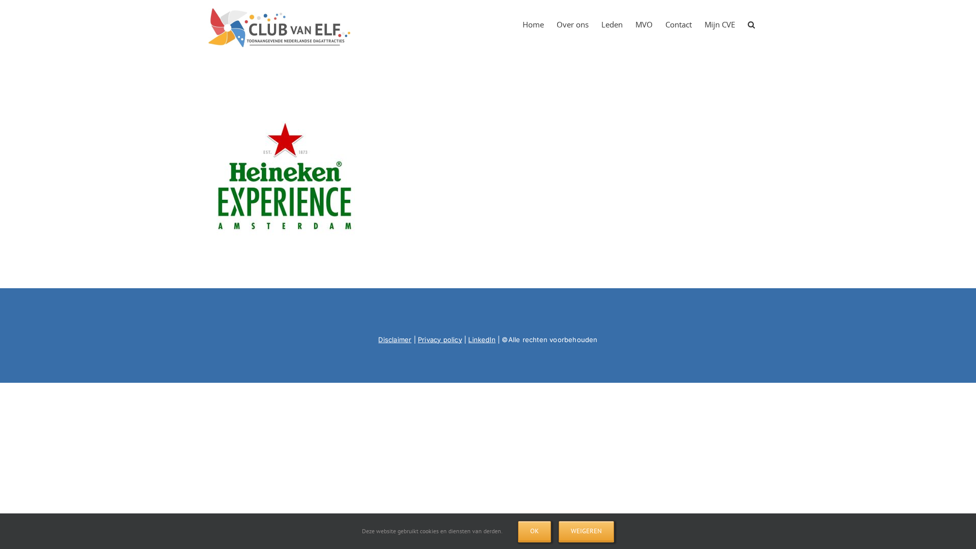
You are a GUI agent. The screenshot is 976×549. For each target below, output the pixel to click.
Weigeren (586, 531)
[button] (751, 21)
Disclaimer (394, 340)
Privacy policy (440, 340)
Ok (534, 531)
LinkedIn (482, 340)
